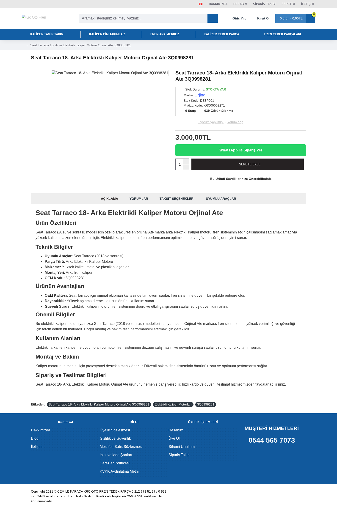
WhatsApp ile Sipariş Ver (240, 150)
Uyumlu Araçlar (221, 198)
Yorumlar (139, 198)
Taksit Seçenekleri (177, 198)
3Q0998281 (205, 404)
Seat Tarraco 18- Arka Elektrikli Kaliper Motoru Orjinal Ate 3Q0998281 (99, 404)
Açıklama (109, 198)
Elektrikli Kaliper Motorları (173, 404)
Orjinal (200, 95)
